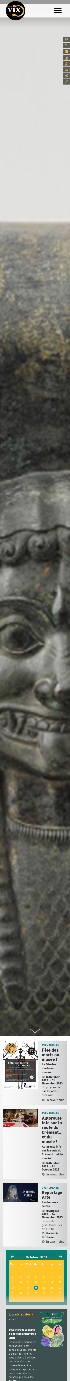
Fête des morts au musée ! (50, 1055)
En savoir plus (55, 1100)
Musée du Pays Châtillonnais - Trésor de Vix (28, 9)
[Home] (15, 10)
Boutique (66, 69)
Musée (66, 45)
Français (66, 39)
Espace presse (66, 63)
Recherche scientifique (66, 57)
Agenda (66, 51)
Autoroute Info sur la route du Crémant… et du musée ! (52, 1130)
